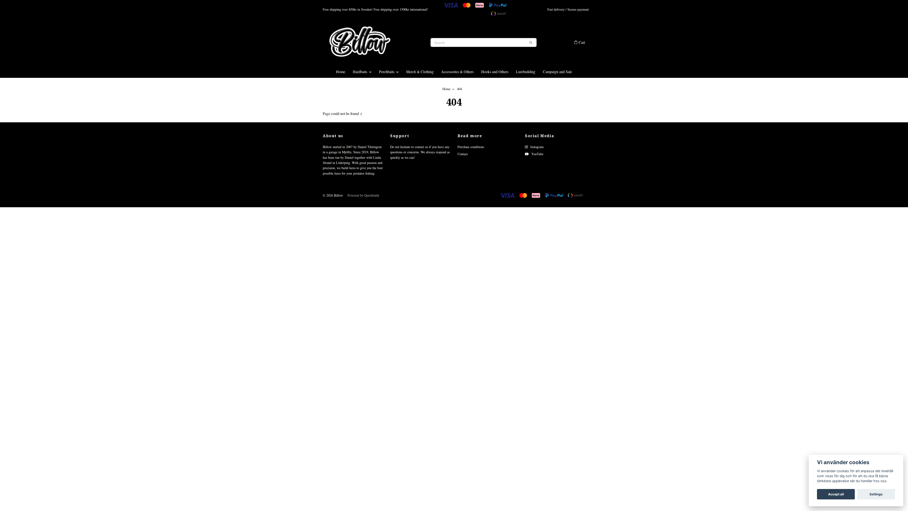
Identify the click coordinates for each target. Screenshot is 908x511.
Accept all (836, 494)
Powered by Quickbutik (363, 214)
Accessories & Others (457, 90)
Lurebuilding (525, 90)
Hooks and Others (494, 90)
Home (340, 90)
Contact (463, 173)
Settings (876, 494)
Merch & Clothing (420, 90)
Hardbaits (360, 90)
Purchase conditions (471, 165)
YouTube (536, 173)
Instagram (536, 165)
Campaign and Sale (557, 90)
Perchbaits (386, 90)
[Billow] (388, 52)
